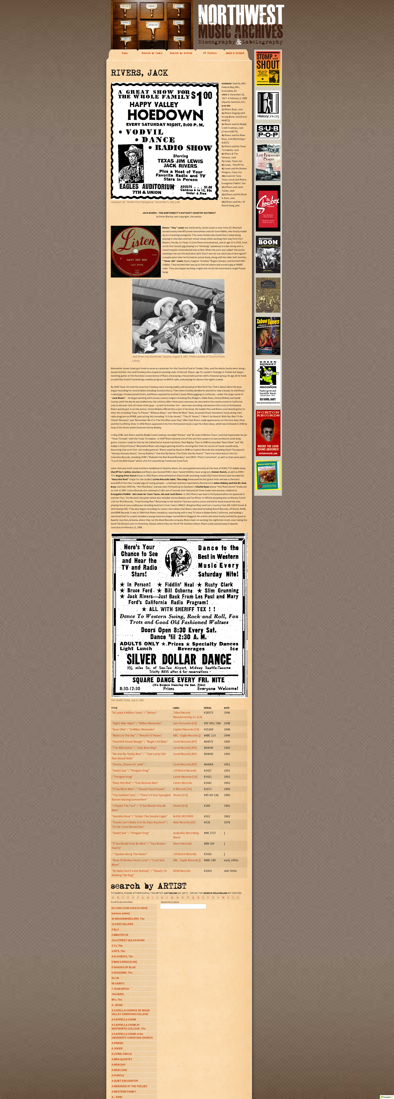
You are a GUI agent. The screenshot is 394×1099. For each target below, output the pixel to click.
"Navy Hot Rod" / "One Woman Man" (135, 783)
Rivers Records (182, 843)
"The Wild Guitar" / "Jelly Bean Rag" (134, 748)
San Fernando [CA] (185, 723)
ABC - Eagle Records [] (187, 735)
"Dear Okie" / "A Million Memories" (133, 729)
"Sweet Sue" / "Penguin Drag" (131, 770)
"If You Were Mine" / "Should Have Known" (139, 789)
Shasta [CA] (180, 795)
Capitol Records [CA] (186, 729)
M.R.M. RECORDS (183, 816)
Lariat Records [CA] (185, 776)
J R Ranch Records (184, 770)
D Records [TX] (182, 789)
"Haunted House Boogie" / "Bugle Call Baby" (140, 741)
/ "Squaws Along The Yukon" (129, 854)
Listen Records (182, 783)
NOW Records (181, 871)
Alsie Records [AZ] (184, 822)
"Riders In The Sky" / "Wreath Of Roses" (137, 735)
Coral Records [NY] (185, 741)
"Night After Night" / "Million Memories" (137, 723)
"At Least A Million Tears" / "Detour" (134, 712)
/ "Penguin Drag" (122, 776)
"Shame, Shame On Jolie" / (129, 764)
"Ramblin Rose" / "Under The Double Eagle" (139, 816)
